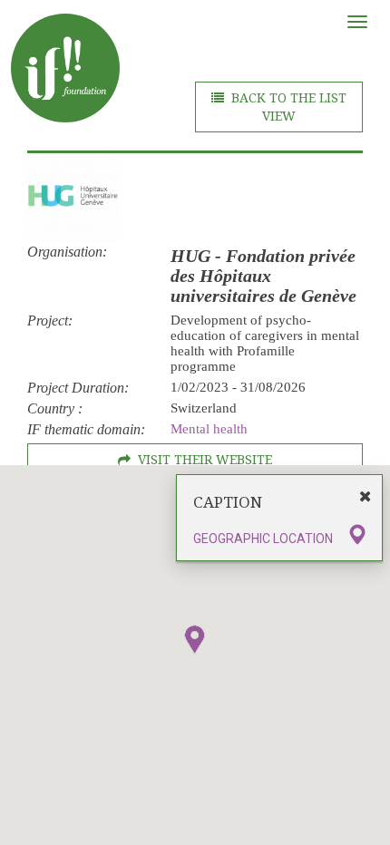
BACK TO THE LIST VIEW (288, 107)
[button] (195, 639)
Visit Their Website (205, 459)
